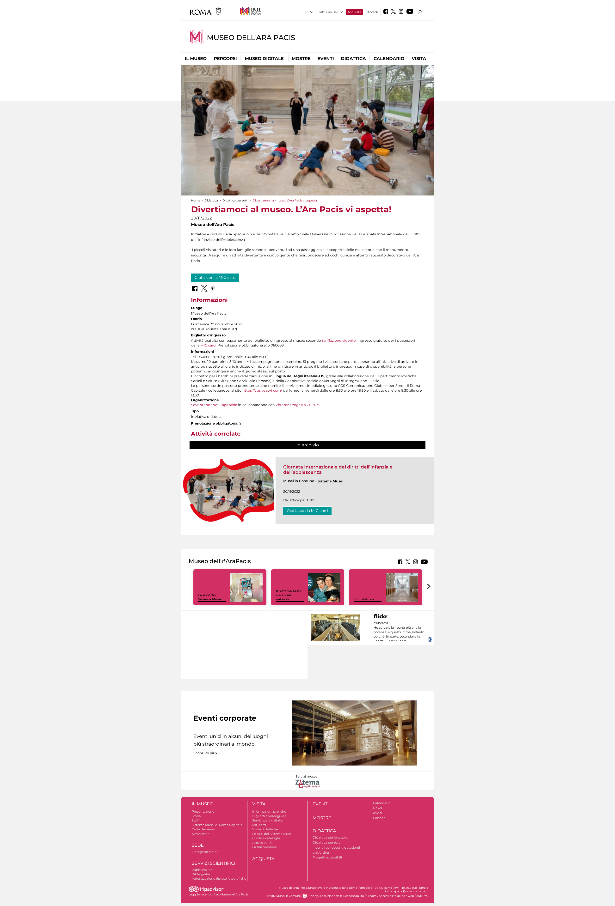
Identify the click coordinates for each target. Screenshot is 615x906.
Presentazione (203, 811)
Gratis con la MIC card (215, 277)
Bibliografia (201, 874)
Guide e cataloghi (266, 838)
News (377, 808)
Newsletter (200, 834)
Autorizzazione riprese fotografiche (219, 878)
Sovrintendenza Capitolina (214, 405)
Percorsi (225, 58)
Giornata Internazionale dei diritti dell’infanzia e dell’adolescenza (338, 469)
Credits (371, 896)
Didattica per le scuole (330, 837)
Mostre (301, 58)
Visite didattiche (265, 829)
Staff (195, 820)
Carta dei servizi (204, 829)
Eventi (325, 58)
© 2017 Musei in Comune (283, 896)
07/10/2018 (399, 632)
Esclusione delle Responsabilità (342, 896)
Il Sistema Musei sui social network (289, 595)
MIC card (208, 345)
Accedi (372, 12)
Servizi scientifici (213, 863)
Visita (419, 58)
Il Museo (196, 58)
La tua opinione (264, 847)
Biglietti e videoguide (269, 816)
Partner (379, 818)
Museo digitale (264, 58)
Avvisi (377, 813)
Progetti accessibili (327, 857)
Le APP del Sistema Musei (210, 597)
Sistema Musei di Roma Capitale (217, 825)
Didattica (353, 58)
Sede (198, 845)
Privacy (313, 896)
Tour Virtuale (364, 599)
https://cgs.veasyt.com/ (262, 390)
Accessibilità (262, 843)
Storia (196, 816)
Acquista (354, 12)
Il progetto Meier (205, 852)
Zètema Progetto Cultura (298, 405)
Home (195, 200)
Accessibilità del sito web (396, 896)
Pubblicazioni (203, 870)
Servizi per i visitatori (268, 820)
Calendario (389, 58)
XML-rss (422, 896)
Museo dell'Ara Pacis (251, 37)
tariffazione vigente (339, 340)
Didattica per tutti (235, 200)
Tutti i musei (328, 12)
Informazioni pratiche (269, 811)
